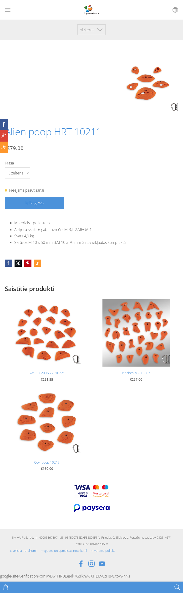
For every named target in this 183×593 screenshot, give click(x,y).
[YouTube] (102, 563)
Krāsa (9, 163)
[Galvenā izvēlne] (7, 9)
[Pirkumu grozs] (5, 587)
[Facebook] (81, 563)
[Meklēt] (177, 587)
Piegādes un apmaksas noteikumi (64, 550)
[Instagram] (91, 563)
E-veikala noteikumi (23, 550)
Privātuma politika (103, 550)
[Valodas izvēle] (175, 9)
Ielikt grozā (34, 202)
